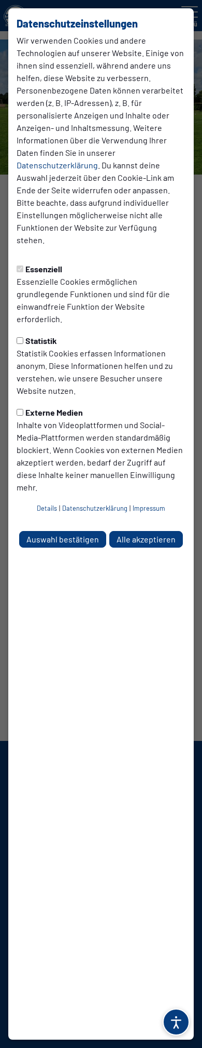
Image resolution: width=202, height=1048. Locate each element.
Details (47, 508)
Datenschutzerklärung (57, 165)
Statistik (41, 341)
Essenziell (43, 269)
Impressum (149, 508)
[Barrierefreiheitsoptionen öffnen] (176, 1022)
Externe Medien (54, 412)
